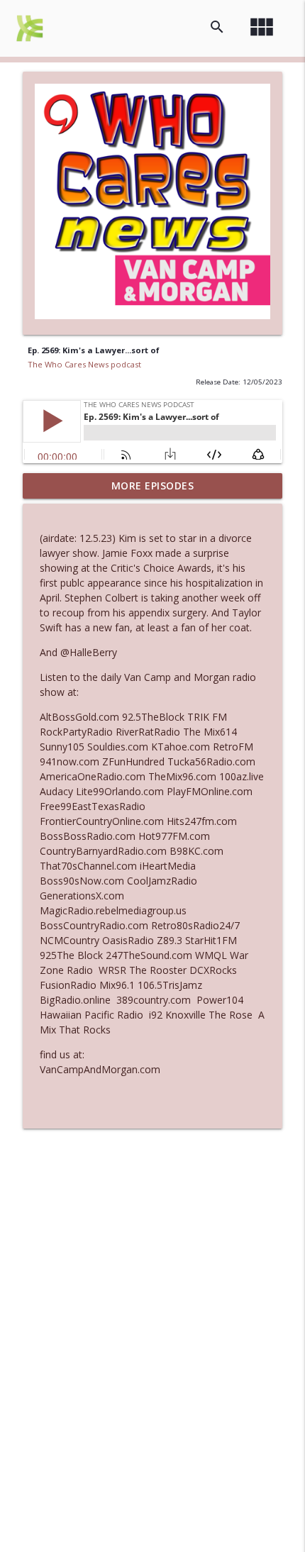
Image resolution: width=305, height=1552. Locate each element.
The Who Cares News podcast (84, 364)
